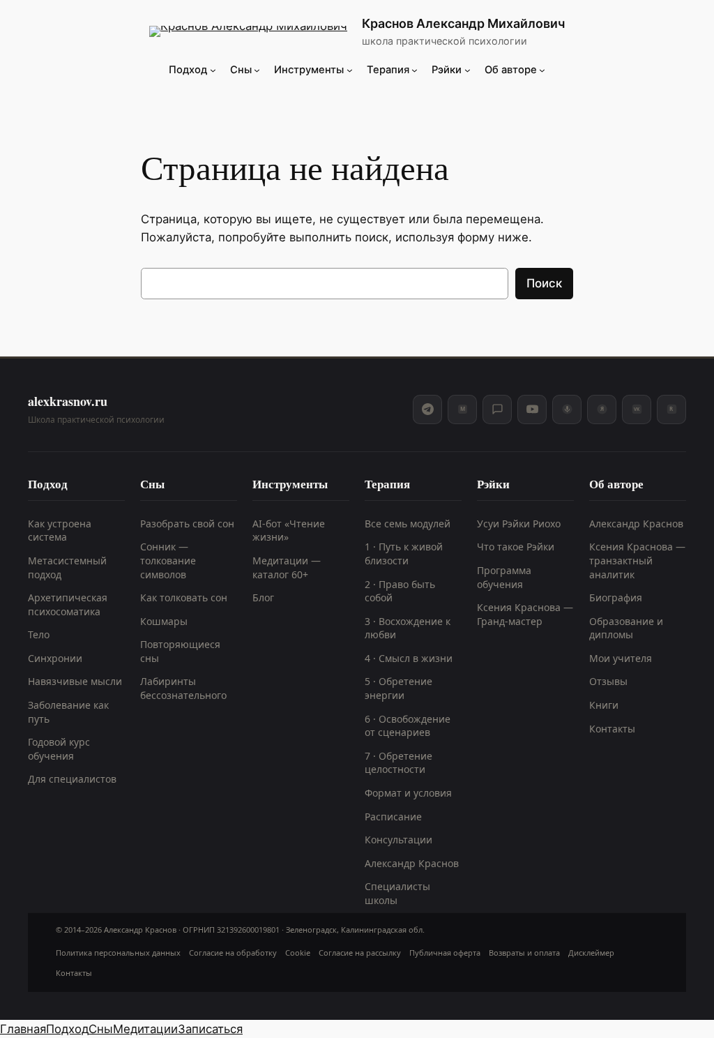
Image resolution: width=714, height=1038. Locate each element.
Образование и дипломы (626, 628)
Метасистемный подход (67, 567)
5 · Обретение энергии (398, 688)
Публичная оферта (444, 952)
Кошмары (164, 621)
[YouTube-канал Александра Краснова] (532, 409)
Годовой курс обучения (59, 748)
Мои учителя (620, 658)
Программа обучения (504, 577)
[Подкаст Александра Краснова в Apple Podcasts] (567, 409)
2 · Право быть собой (400, 591)
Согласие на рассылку (360, 952)
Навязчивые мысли (75, 681)
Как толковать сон (183, 597)
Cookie (297, 952)
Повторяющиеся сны (180, 651)
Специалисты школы (397, 893)
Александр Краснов (412, 863)
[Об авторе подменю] (542, 70)
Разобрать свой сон (187, 523)
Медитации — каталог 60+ (286, 567)
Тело (39, 634)
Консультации (398, 839)
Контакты (612, 728)
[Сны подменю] (257, 70)
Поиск (544, 283)
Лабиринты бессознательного (183, 688)
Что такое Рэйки (515, 546)
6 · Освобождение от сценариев (407, 725)
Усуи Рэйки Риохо (519, 523)
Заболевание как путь (68, 711)
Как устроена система (59, 530)
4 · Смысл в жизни (409, 658)
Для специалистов (72, 778)
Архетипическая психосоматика (67, 604)
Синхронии (55, 658)
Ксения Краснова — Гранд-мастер (525, 614)
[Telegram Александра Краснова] (427, 409)
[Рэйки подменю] (467, 70)
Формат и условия (408, 792)
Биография (615, 597)
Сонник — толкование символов (168, 560)
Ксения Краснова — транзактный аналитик (637, 560)
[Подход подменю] (213, 70)
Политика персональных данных (118, 952)
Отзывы (608, 681)
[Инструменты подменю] (350, 70)
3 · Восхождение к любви (407, 628)
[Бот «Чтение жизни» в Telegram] (497, 409)
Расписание (393, 816)
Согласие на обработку (233, 952)
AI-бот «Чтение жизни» (288, 530)
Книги (603, 705)
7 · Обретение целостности (398, 762)
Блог (263, 597)
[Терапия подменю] (414, 70)
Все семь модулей (407, 523)
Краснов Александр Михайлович (463, 23)
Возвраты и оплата (524, 952)
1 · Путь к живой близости (404, 553)
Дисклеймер (591, 952)
